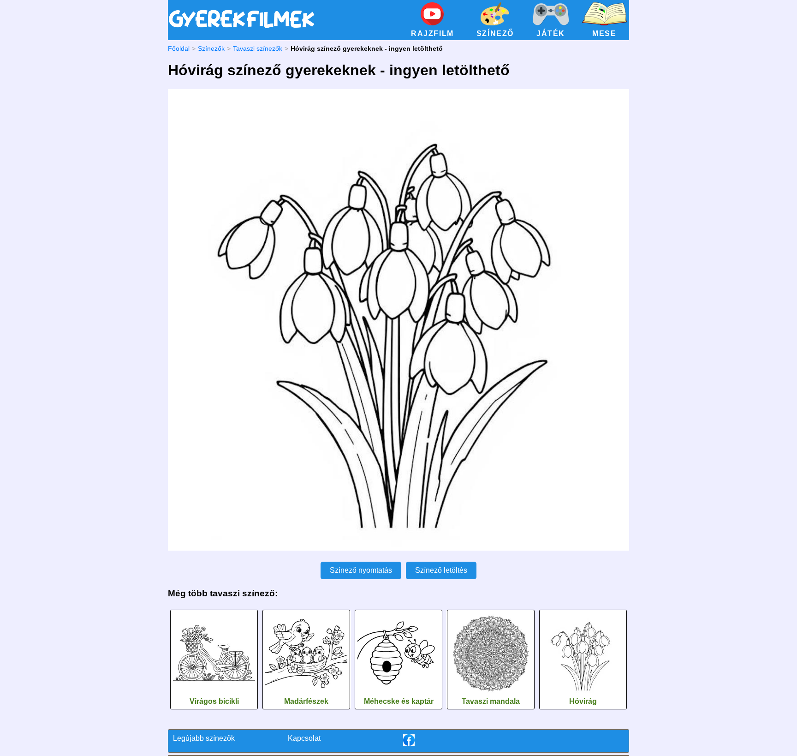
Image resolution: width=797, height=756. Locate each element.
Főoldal (179, 48)
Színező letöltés (441, 570)
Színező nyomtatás (361, 570)
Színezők (211, 48)
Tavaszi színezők (257, 48)
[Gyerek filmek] (241, 28)
